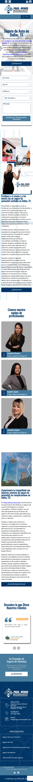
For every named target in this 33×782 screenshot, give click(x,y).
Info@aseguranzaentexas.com (20, 719)
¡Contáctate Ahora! (16, 584)
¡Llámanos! (17, 64)
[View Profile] (27, 2)
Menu (27, 17)
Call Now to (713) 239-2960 (17, 779)
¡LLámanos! (16, 674)
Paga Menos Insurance (11, 502)
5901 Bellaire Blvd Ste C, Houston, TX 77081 (18, 708)
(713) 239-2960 (15, 714)
